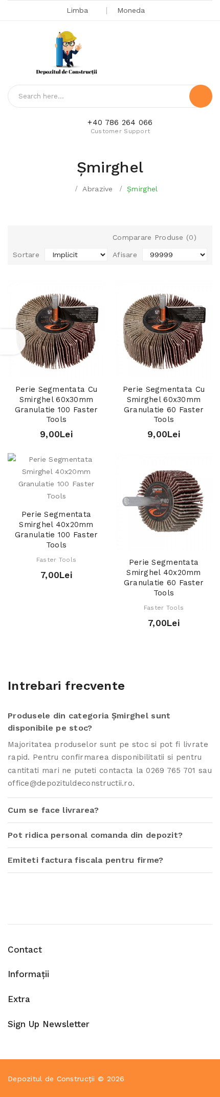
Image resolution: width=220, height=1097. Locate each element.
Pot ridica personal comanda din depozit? (95, 835)
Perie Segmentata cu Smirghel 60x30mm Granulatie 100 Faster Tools (56, 404)
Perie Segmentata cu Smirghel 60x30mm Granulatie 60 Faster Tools (164, 404)
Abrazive (97, 189)
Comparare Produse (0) (154, 237)
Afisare (125, 255)
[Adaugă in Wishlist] (56, 366)
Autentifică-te (166, 54)
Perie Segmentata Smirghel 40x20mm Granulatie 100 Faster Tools (56, 529)
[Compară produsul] (74, 366)
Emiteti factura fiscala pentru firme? (85, 860)
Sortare (26, 255)
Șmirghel (142, 189)
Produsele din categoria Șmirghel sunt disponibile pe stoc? (89, 722)
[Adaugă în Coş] (38, 366)
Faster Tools (56, 559)
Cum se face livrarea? (53, 810)
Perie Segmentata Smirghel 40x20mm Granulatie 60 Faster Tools (164, 577)
